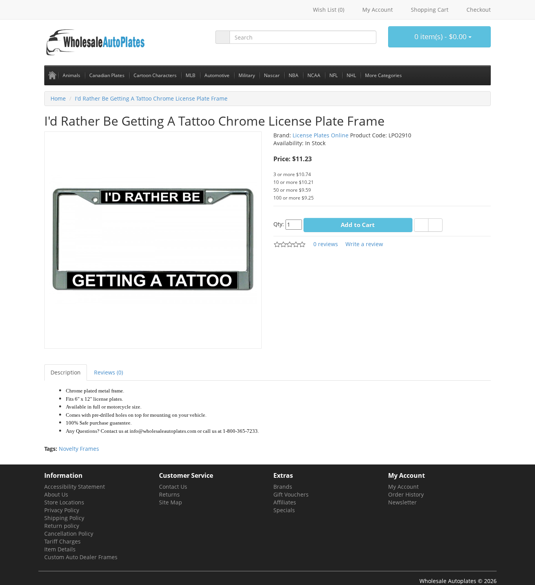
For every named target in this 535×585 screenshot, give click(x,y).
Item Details (60, 549)
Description (66, 372)
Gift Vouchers (291, 494)
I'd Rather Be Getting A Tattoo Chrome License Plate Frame (151, 98)
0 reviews (325, 244)
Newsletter (402, 502)
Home (58, 98)
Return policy (61, 525)
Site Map (170, 502)
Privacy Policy (61, 510)
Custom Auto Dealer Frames (80, 557)
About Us (56, 494)
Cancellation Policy (68, 533)
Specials (284, 510)
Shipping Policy (64, 518)
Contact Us (173, 486)
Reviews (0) (108, 372)
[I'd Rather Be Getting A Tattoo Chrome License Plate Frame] (153, 239)
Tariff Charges (62, 541)
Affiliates (284, 502)
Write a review (364, 244)
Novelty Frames (79, 448)
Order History (406, 494)
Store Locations (64, 502)
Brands (282, 486)
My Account (403, 486)
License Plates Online (321, 135)
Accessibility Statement (74, 486)
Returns (169, 494)
